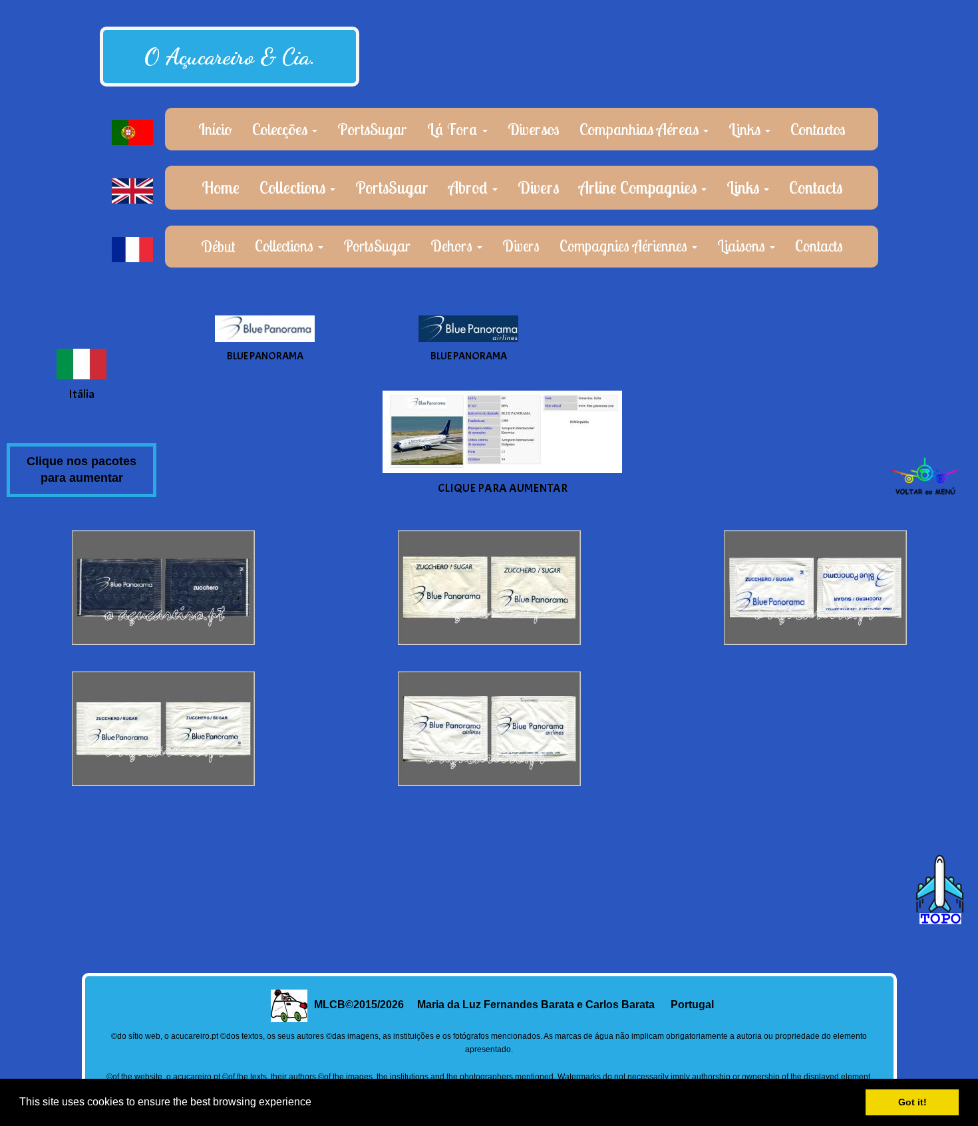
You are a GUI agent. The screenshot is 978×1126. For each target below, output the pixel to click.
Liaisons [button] (742, 246)
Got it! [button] (912, 1102)
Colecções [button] (281, 129)
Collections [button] (294, 187)
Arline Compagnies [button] (639, 187)
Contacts (815, 187)
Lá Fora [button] (454, 129)
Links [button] (746, 129)
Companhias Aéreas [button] (640, 129)
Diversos (534, 129)
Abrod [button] (469, 187)
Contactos (818, 129)
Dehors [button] (453, 246)
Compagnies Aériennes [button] (625, 246)
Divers (538, 187)
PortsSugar (372, 129)
